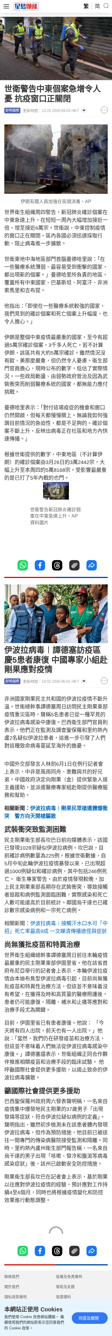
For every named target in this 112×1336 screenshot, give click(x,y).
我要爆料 (63, 1297)
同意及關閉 (89, 1318)
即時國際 (12, 110)
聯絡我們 (11, 1276)
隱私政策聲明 (15, 1297)
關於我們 (11, 1287)
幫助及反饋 (65, 1287)
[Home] (26, 6)
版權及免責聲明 (69, 1276)
